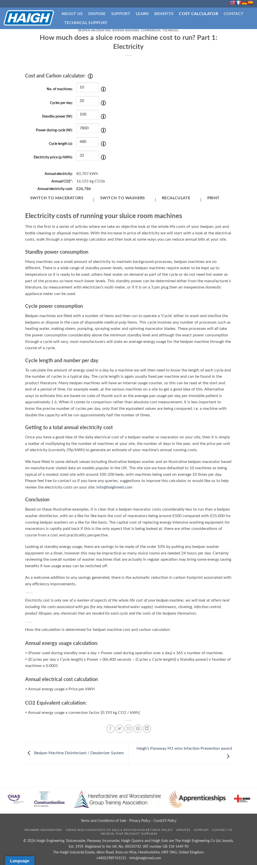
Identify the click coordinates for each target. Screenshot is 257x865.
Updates (183, 829)
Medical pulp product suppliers (129, 833)
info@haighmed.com (114, 487)
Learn (142, 14)
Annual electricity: (59, 174)
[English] (232, 3)
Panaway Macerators (43, 829)
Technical (170, 30)
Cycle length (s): (61, 144)
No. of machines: (60, 89)
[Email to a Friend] (128, 729)
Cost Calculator (198, 14)
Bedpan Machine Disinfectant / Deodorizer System (78, 753)
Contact (233, 14)
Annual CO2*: (62, 181)
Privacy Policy (139, 821)
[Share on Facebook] (110, 729)
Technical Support (85, 23)
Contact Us (222, 829)
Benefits (164, 14)
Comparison (151, 30)
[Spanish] (250, 3)
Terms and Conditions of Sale (103, 821)
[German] (244, 3)
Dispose (97, 14)
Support (120, 14)
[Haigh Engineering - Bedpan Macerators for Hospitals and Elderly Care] (29, 18)
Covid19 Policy (165, 821)
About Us (72, 14)
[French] (238, 3)
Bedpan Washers (125, 30)
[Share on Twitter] (119, 729)
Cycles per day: (61, 103)
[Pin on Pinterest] (138, 729)
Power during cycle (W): (54, 130)
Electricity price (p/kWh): (53, 157)
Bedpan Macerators (94, 30)
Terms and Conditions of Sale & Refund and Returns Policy (119, 829)
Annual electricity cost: (55, 189)
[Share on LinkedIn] (147, 729)
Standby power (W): (57, 116)
